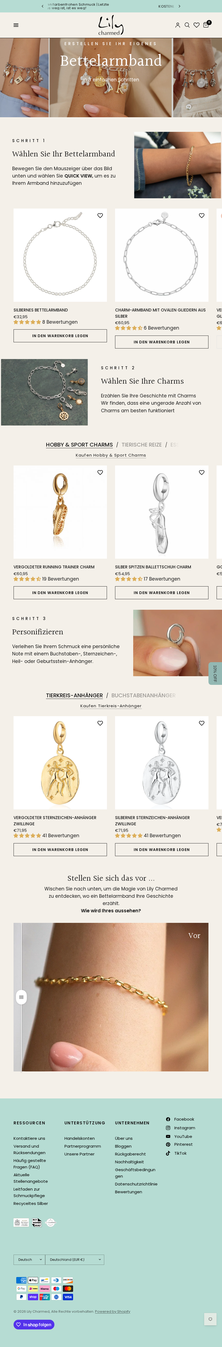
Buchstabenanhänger (144, 695)
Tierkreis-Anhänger (74, 695)
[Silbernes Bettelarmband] (60, 255)
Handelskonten (79, 1138)
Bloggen (123, 1146)
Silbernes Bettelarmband (41, 310)
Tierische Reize (142, 444)
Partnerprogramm (82, 1146)
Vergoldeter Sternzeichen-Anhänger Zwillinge (55, 821)
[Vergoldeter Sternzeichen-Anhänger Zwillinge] (60, 762)
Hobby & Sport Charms (79, 444)
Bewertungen (128, 1192)
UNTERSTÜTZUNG (85, 1123)
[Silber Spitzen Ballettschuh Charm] (161, 512)
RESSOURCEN (29, 1123)
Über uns (124, 1138)
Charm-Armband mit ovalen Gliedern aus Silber (160, 313)
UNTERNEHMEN (132, 1123)
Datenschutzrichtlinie (136, 1184)
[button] (215, 673)
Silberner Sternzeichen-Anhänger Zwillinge (152, 821)
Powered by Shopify (112, 1311)
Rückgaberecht (130, 1154)
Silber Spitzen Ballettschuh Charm (153, 567)
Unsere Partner (79, 1154)
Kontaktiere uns (29, 1138)
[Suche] (187, 25)
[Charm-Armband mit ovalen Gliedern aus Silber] (161, 255)
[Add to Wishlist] (100, 215)
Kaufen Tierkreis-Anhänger (111, 705)
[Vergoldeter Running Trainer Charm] (60, 512)
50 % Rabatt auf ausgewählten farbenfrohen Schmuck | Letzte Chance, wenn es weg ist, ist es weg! (95, 6)
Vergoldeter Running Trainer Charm (54, 567)
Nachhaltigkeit (129, 1162)
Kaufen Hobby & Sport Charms (111, 455)
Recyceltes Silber (31, 1203)
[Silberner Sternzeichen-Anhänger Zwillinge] (161, 762)
